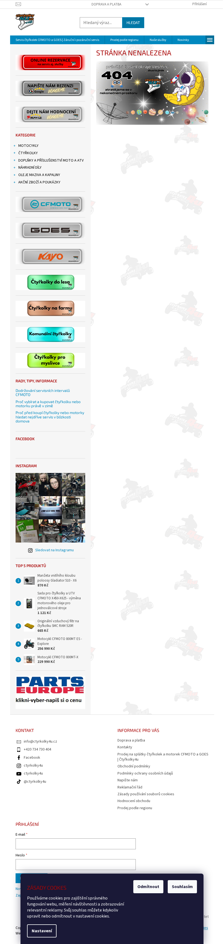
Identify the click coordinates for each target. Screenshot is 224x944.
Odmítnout (148, 887)
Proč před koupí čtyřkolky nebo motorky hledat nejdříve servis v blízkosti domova (50, 416)
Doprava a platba (106, 4)
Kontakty (124, 747)
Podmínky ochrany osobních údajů (145, 773)
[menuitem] (57, 39)
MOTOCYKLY (28, 145)
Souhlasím (182, 887)
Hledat (133, 22)
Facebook (32, 757)
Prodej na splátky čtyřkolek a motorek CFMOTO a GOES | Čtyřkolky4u (162, 757)
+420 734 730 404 (37, 749)
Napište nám (127, 780)
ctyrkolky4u (33, 765)
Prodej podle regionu (134, 808)
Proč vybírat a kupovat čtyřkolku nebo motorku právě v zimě (48, 404)
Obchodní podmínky (133, 766)
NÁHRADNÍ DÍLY (30, 167)
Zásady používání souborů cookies (145, 794)
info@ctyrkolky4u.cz (40, 741)
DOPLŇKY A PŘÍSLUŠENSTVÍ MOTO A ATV (51, 160)
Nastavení (42, 931)
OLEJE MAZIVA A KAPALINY (39, 175)
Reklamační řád (129, 787)
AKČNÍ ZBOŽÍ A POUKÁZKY (39, 182)
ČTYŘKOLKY (28, 153)
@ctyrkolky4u (35, 781)
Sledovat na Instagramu (54, 550)
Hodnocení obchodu (133, 801)
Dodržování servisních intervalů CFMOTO (43, 392)
